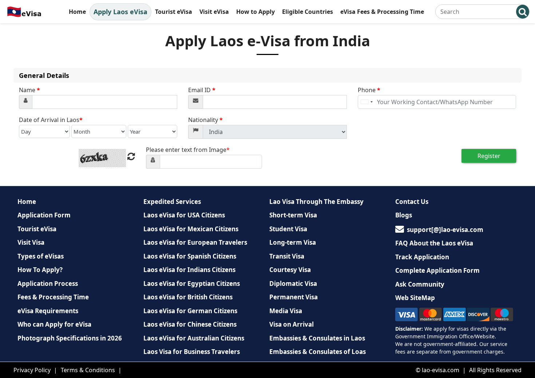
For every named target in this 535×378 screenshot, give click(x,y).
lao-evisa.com (440, 370)
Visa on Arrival (291, 324)
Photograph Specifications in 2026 (69, 338)
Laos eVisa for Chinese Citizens (190, 324)
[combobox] (366, 102)
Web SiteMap (415, 298)
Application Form (44, 215)
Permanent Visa (293, 297)
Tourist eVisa (173, 12)
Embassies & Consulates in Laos (317, 338)
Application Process (47, 283)
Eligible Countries (307, 12)
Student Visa (288, 229)
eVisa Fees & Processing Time (382, 12)
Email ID (201, 90)
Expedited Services (172, 201)
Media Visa (285, 311)
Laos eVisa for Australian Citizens (193, 338)
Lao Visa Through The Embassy (316, 201)
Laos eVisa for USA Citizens (184, 215)
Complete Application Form (437, 270)
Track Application (422, 257)
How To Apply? (40, 269)
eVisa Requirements (47, 311)
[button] (522, 12)
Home (77, 12)
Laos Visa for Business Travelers (191, 351)
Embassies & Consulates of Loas (317, 351)
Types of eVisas (40, 256)
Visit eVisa (214, 12)
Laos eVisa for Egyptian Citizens (191, 283)
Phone (369, 90)
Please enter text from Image (188, 150)
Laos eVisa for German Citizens (190, 311)
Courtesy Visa (290, 269)
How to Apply (255, 12)
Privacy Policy (32, 370)
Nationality (205, 120)
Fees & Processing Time (53, 297)
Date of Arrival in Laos (51, 120)
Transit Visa (286, 256)
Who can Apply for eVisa (54, 324)
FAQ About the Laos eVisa (434, 243)
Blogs (403, 215)
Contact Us (411, 201)
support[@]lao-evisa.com (445, 229)
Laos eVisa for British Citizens (188, 297)
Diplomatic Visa (293, 283)
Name (29, 90)
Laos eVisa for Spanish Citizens (189, 256)
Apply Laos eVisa (120, 11)
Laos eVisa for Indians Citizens (189, 269)
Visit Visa (30, 242)
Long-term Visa (292, 242)
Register (488, 156)
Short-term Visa (293, 215)
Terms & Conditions (88, 370)
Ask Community (419, 284)
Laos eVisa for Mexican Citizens (190, 229)
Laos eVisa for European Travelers (195, 242)
